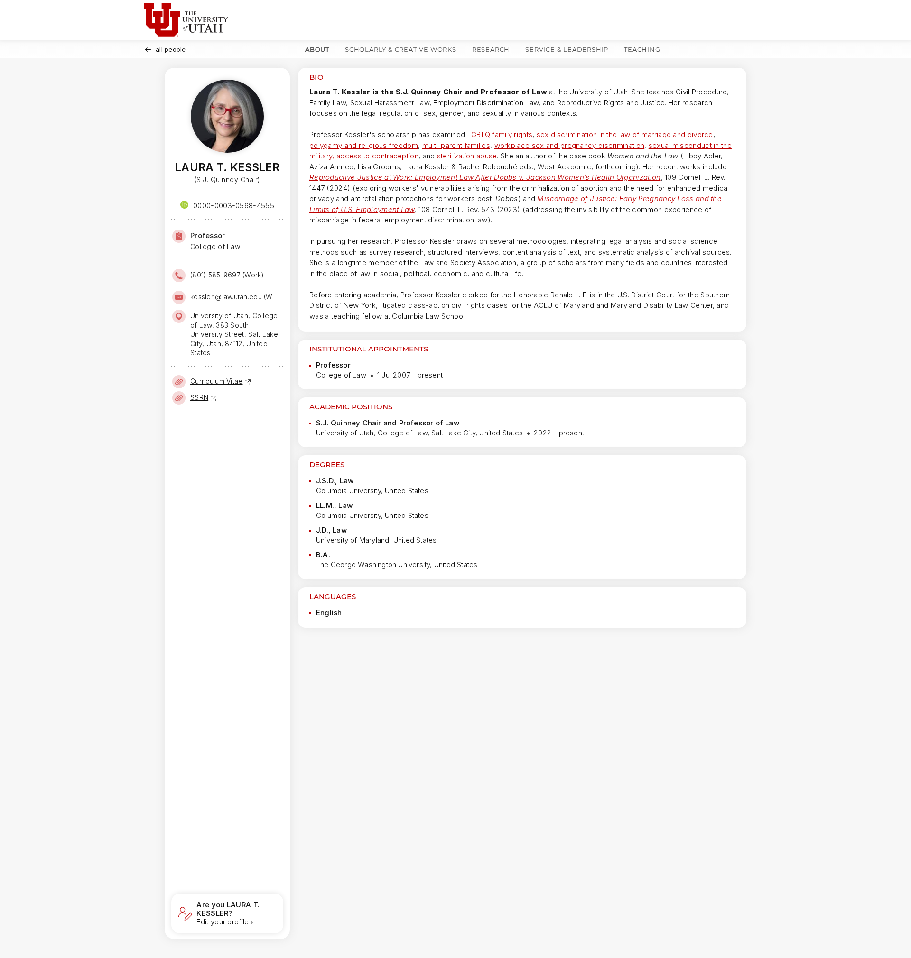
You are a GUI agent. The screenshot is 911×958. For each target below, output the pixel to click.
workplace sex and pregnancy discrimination (569, 145)
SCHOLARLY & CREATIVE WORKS (400, 49)
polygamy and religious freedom (363, 145)
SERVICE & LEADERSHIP (566, 49)
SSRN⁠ (199, 397)
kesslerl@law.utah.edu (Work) (235, 297)
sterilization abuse (467, 155)
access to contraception (377, 155)
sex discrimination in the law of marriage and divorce (625, 134)
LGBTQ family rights (500, 134)
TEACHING (642, 49)
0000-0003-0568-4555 (233, 205)
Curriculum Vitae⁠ (216, 381)
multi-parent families (456, 145)
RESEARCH (491, 49)
